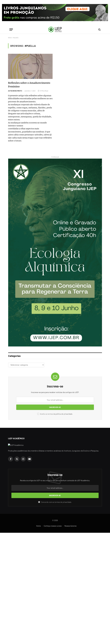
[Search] (99, 29)
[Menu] (11, 29)
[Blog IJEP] (55, 29)
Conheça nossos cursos (53, 526)
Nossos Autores (70, 526)
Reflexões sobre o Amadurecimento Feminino (29, 84)
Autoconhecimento (15, 91)
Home (38, 526)
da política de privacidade (62, 414)
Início (10, 37)
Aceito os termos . (56, 414)
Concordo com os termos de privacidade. (56, 502)
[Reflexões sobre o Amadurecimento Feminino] (30, 66)
